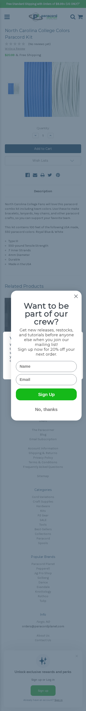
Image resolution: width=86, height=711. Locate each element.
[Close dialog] (76, 296)
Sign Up (46, 394)
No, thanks (46, 409)
